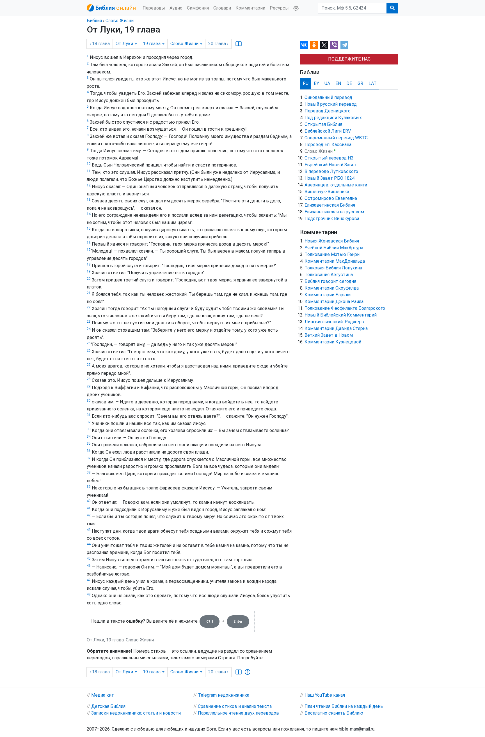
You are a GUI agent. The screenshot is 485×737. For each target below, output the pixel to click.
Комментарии (250, 8)
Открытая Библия (323, 124)
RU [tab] (305, 83)
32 (89, 422)
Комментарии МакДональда (335, 261)
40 (89, 501)
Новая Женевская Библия (332, 241)
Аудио (176, 8)
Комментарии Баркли (328, 294)
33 (89, 429)
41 (89, 508)
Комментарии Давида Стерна (336, 328)
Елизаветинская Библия (330, 205)
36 (89, 451)
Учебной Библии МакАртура (334, 247)
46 (89, 566)
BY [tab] (316, 83)
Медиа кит (102, 695)
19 (89, 271)
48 (89, 594)
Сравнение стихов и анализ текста (235, 706)
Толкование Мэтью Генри (332, 254)
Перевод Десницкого (328, 111)
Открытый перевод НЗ (329, 158)
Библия (94, 20)
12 (89, 185)
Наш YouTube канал (325, 695)
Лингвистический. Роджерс (334, 321)
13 (89, 200)
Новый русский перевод (331, 104)
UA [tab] (327, 83)
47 (89, 580)
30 (89, 401)
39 (89, 487)
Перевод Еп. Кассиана (328, 144)
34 (89, 436)
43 (89, 530)
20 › (218, 43)
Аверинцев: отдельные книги (336, 185)
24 (89, 329)
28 (89, 379)
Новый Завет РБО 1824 (329, 178)
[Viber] (334, 45)
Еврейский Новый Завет (331, 164)
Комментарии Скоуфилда (332, 288)
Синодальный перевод (328, 97)
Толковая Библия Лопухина (333, 268)
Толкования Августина (329, 274)
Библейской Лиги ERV (328, 131)
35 (89, 443)
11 (89, 171)
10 (89, 164)
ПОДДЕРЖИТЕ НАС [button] (349, 59)
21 (89, 293)
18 (89, 264)
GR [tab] (360, 83)
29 (89, 386)
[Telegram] (344, 45)
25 (89, 343)
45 (89, 558)
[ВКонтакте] (304, 45)
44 (89, 544)
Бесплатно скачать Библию (334, 713)
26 (89, 350)
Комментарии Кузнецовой (333, 342)
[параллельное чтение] (238, 43)
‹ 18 (100, 43)
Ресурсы (279, 8)
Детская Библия (108, 706)
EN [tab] (338, 83)
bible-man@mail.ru (356, 729)
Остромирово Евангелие (331, 198)
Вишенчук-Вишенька (327, 191)
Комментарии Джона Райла (334, 301)
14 (89, 214)
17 (89, 250)
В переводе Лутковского (331, 171)
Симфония (198, 8)
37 (89, 458)
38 (89, 472)
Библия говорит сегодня (330, 281)
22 (89, 307)
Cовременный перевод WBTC (336, 137)
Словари (222, 8)
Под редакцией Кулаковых (333, 117)
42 (89, 515)
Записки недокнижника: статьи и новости (136, 713)
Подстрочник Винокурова (332, 218)
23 (89, 322)
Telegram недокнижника (223, 695)
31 (89, 415)
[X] (324, 45)
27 (89, 365)
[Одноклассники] (314, 45)
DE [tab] (349, 83)
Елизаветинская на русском (334, 211)
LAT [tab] (373, 83)
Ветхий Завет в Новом (329, 335)
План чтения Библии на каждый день (344, 706)
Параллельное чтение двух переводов (238, 713)
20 (89, 279)
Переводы (154, 8)
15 (89, 228)
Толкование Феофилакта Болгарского (345, 308)
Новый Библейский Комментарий (341, 315)
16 (89, 243)
